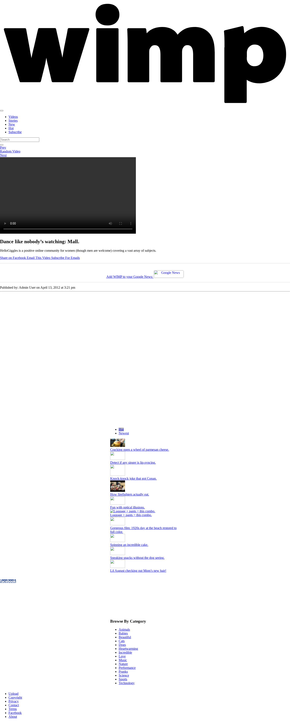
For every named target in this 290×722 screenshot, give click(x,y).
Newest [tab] (124, 433)
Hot (11, 128)
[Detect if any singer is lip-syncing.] (117, 459)
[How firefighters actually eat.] (117, 490)
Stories (13, 120)
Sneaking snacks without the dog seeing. (137, 558)
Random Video (10, 151)
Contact (13, 705)
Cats (122, 641)
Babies (123, 633)
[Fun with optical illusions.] (117, 503)
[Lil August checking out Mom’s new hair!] (117, 567)
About (12, 716)
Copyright (15, 697)
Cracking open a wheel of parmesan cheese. (139, 449)
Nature (123, 664)
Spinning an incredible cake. (129, 545)
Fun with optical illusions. (127, 507)
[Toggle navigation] (1, 110)
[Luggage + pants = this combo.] (145, 511)
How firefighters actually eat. (129, 494)
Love (122, 656)
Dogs (122, 645)
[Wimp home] (145, 105)
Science (124, 675)
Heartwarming (128, 648)
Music (123, 660)
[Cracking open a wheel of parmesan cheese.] (117, 446)
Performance (127, 668)
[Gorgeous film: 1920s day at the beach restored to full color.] (117, 524)
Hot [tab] (121, 429)
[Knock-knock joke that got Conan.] (117, 474)
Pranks (123, 671)
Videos (13, 117)
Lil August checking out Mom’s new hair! (138, 570)
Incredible (125, 652)
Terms (12, 709)
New (11, 124)
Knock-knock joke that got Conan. (133, 478)
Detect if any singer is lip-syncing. (133, 462)
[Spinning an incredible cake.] (117, 541)
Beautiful (125, 637)
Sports (123, 679)
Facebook (15, 713)
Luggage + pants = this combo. (131, 515)
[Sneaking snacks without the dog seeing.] (117, 554)
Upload (13, 693)
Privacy (13, 701)
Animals (124, 629)
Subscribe (15, 132)
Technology (127, 683)
